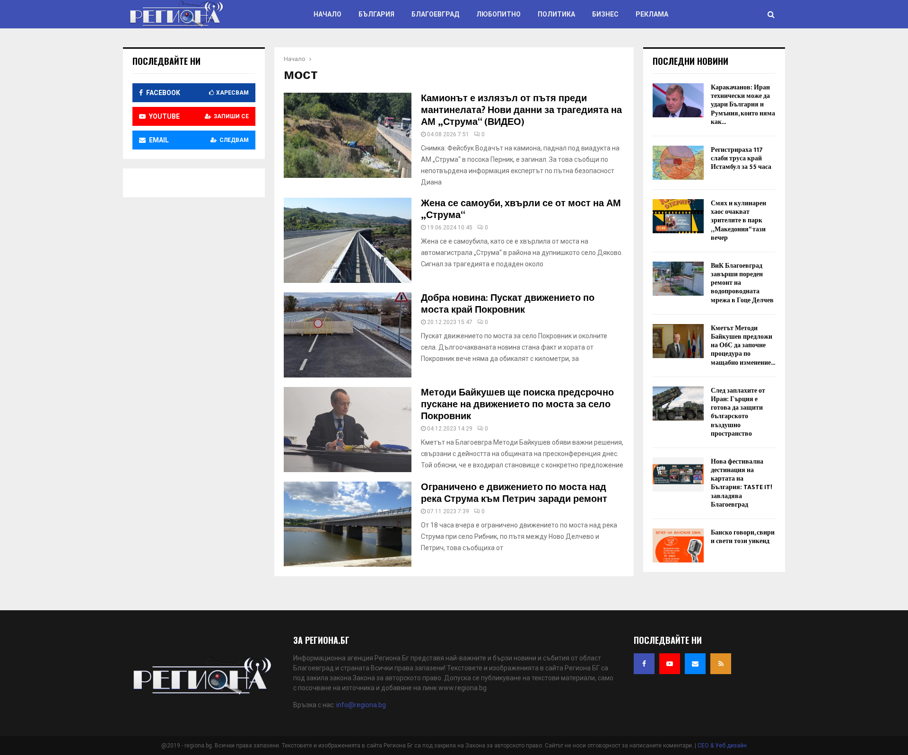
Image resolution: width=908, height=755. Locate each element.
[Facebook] (644, 663)
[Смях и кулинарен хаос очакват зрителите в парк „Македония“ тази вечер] (678, 216)
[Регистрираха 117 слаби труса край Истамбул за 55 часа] (678, 163)
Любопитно (498, 14)
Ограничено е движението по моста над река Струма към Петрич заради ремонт (514, 493)
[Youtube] (669, 663)
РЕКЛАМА (652, 14)
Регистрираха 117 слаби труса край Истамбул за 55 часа (741, 158)
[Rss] (720, 663)
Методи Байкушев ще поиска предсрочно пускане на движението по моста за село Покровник (517, 404)
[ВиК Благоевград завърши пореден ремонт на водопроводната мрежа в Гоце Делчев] (678, 279)
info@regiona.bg (361, 705)
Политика (556, 14)
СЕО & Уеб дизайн (722, 745)
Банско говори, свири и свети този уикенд (743, 536)
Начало (327, 14)
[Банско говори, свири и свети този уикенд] (678, 545)
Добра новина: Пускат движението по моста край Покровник (507, 304)
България (376, 14)
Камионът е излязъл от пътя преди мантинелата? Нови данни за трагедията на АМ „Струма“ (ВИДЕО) (521, 110)
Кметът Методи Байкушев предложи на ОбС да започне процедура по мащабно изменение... (743, 345)
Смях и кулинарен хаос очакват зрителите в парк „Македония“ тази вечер (738, 220)
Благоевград (435, 14)
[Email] (695, 663)
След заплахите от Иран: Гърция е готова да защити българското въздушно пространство (738, 412)
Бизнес (605, 14)
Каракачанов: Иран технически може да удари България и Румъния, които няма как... (743, 104)
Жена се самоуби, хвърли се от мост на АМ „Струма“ (521, 209)
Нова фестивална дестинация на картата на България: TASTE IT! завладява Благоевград (741, 483)
